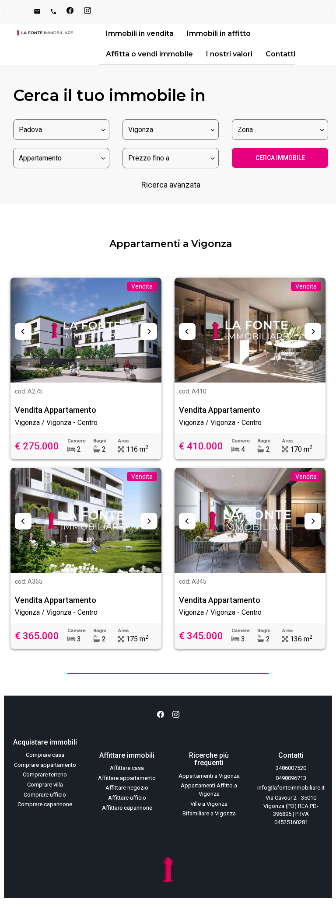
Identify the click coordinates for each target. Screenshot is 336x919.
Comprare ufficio (45, 794)
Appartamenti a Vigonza (209, 776)
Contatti (280, 54)
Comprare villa (45, 784)
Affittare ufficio (127, 797)
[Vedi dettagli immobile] (85, 330)
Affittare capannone (127, 807)
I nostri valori (229, 54)
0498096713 (291, 778)
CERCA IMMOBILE (280, 157)
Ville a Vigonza (209, 804)
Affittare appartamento (127, 778)
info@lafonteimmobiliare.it (291, 787)
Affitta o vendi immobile (149, 54)
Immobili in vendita (140, 33)
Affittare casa (127, 768)
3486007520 (291, 768)
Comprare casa (45, 755)
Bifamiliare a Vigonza (209, 813)
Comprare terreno (45, 774)
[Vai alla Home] (45, 33)
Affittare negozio (126, 787)
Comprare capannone (45, 804)
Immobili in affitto (219, 33)
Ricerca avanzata (170, 184)
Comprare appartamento (45, 765)
